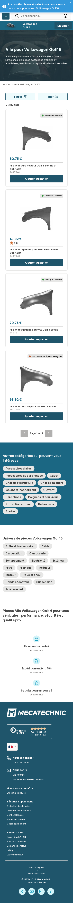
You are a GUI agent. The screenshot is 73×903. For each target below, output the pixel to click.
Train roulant (14, 589)
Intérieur (44, 568)
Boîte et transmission (20, 546)
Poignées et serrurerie (43, 497)
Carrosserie (37, 553)
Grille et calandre (51, 483)
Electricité (38, 560)
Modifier (63, 26)
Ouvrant (48, 490)
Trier (50, 97)
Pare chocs (13, 497)
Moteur (11, 575)
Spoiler (10, 511)
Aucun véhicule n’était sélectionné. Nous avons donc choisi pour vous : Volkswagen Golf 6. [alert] (36, 6)
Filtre (9, 568)
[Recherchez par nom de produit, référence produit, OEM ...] (65, 16)
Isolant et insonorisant (21, 490)
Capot (54, 475)
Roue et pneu (32, 575)
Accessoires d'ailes (19, 468)
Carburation (14, 553)
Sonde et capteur (17, 582)
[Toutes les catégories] (6, 16)
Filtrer (18, 97)
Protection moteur (18, 504)
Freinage (26, 568)
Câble (45, 546)
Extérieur (58, 560)
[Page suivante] (48, 433)
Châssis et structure (19, 483)
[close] (71, 2)
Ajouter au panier (36, 179)
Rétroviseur (46, 504)
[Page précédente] (24, 433)
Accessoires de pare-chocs (24, 475)
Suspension (44, 582)
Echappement (15, 560)
